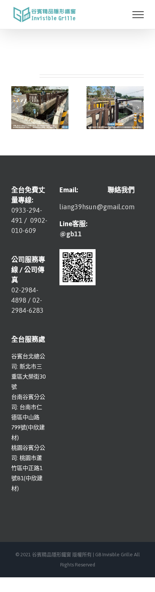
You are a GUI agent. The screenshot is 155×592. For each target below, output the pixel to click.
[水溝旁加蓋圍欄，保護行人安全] (115, 107)
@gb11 (70, 234)
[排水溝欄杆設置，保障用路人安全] (39, 107)
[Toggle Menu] (138, 14)
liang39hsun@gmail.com (97, 207)
